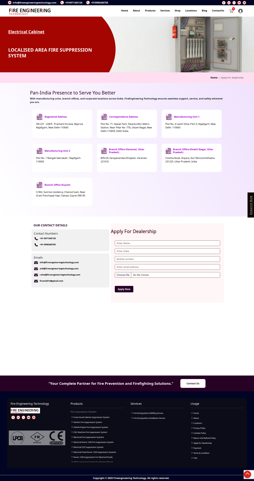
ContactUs (218, 10)
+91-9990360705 (48, 244)
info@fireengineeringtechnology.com (59, 262)
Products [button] (150, 10)
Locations (191, 10)
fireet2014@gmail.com (51, 280)
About (136, 10)
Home (124, 10)
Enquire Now (250, 205)
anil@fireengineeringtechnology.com (59, 268)
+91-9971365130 (48, 238)
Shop (178, 10)
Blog (204, 10)
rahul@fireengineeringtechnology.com (60, 274)
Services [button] (165, 10)
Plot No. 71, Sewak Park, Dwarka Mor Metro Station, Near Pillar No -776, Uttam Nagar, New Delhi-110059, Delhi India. (126, 127)
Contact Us (193, 383)
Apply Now (124, 289)
